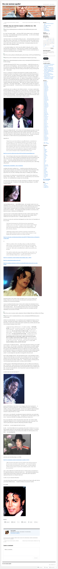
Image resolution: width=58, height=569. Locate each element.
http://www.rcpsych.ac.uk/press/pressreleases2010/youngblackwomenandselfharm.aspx (19, 153)
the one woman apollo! (11, 4)
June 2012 (45, 127)
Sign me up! (45, 58)
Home (5, 18)
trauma (5, 538)
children (15, 537)
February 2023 (46, 113)
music (45, 166)
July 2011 (45, 135)
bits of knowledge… (47, 179)
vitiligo (45, 177)
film (44, 159)
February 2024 (46, 103)
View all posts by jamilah (15, 532)
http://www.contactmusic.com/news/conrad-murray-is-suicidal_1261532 (16, 459)
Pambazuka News (46, 29)
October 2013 (46, 125)
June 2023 (45, 109)
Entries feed (45, 185)
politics (45, 169)
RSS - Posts (45, 142)
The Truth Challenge (47, 30)
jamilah (15, 27)
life (23, 537)
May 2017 (45, 120)
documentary (46, 155)
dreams (18, 537)
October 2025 (46, 88)
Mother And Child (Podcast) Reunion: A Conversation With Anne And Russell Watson (49, 65)
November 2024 (46, 100)
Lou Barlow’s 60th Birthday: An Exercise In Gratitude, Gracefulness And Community (49, 71)
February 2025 (46, 97)
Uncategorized (46, 174)
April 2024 (45, 102)
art (44, 147)
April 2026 (45, 84)
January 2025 (46, 98)
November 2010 (46, 138)
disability (45, 154)
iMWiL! (45, 28)
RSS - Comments (46, 143)
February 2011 (46, 137)
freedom (45, 160)
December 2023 (46, 104)
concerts (45, 152)
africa (45, 146)
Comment (36, 557)
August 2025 (46, 90)
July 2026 (45, 82)
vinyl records (46, 176)
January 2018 (46, 119)
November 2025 (46, 87)
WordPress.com (46, 187)
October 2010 (46, 139)
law (44, 162)
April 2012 (45, 128)
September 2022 (46, 114)
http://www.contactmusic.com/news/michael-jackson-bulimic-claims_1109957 (17, 257)
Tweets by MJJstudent (46, 180)
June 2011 (45, 136)
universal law (46, 175)
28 (45, 44)
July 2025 (45, 91)
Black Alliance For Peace (47, 25)
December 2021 (46, 116)
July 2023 (45, 108)
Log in (45, 184)
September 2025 (46, 89)
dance (45, 153)
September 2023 (46, 106)
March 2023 (45, 112)
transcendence (35, 537)
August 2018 (46, 118)
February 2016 (46, 123)
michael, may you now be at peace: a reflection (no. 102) (20, 26)
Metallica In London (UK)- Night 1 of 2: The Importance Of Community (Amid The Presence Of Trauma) (49, 77)
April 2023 (45, 111)
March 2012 (45, 129)
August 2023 (46, 107)
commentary (45, 151)
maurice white (46, 164)
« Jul (44, 46)
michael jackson (26, 537)
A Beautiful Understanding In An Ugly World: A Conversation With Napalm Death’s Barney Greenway (48, 68)
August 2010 (46, 140)
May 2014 (45, 124)
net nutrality (45, 167)
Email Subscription (46, 50)
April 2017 (45, 121)
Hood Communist (46, 27)
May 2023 (45, 110)
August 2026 (46, 81)
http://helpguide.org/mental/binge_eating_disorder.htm (13, 165)
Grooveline (45, 26)
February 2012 (46, 130)
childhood (12, 537)
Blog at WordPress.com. (52, 564)
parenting (31, 537)
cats (44, 148)
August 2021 (46, 117)
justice (45, 161)
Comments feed (46, 186)
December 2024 (46, 99)
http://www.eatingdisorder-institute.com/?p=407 (12, 260)
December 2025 (46, 86)
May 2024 (45, 101)
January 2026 (46, 85)
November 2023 (46, 105)
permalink (11, 538)
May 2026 (45, 83)
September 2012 (46, 126)
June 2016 (45, 122)
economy (21, 537)
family (45, 158)
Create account (46, 183)
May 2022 (45, 115)
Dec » (53, 46)
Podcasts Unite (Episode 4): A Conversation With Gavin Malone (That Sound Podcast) (48, 74)
